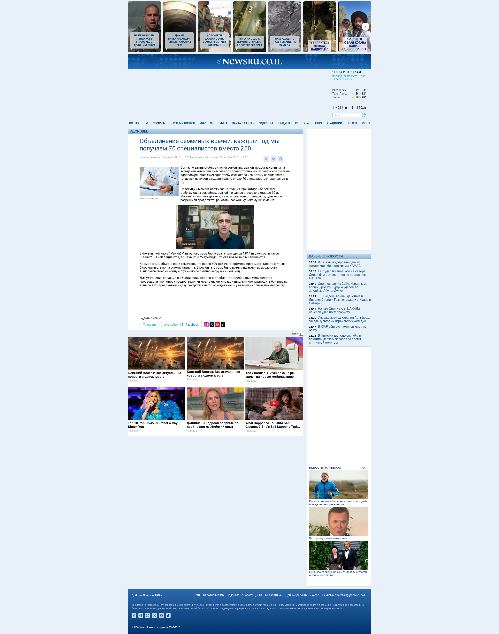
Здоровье (266, 123)
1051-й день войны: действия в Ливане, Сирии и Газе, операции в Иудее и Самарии (340, 299)
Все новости (138, 123)
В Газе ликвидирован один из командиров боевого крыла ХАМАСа (336, 264)
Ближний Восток (182, 123)
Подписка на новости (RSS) (244, 595)
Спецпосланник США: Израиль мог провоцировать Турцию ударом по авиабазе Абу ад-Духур (339, 287)
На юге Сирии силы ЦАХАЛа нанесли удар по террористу (334, 310)
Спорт (317, 123)
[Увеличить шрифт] (273, 159)
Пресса (352, 123)
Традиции (334, 123)
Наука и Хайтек (243, 123)
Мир (203, 123)
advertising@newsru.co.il (350, 595)
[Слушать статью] (284, 159)
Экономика (218, 123)
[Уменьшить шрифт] (266, 159)
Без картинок (273, 595)
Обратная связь (213, 595)
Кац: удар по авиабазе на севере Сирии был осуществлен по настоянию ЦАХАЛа (337, 275)
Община (284, 123)
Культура (302, 123)
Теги (197, 595)
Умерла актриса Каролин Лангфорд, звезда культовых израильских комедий (339, 319)
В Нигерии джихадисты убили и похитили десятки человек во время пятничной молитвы (336, 339)
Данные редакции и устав (302, 595)
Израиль (158, 123)
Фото (366, 123)
